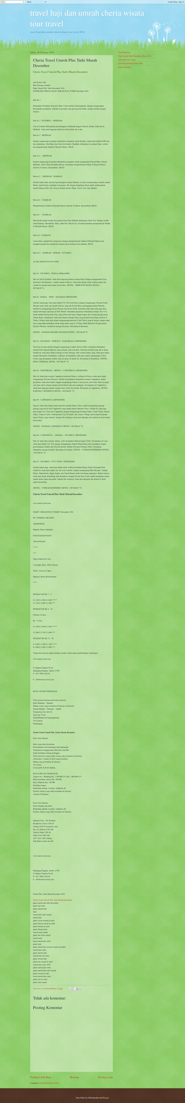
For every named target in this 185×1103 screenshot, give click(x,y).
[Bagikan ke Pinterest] (80, 989)
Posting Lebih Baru (40, 1077)
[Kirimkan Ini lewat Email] (69, 989)
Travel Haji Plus (124, 52)
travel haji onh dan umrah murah (130, 63)
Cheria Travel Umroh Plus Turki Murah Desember (52, 900)
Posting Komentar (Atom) (49, 1083)
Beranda (74, 1077)
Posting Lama (105, 1077)
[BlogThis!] (72, 989)
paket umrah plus (124, 67)
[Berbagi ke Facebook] (77, 989)
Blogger (106, 1097)
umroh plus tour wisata (126, 59)
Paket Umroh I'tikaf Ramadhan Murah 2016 (134, 56)
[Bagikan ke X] (75, 989)
